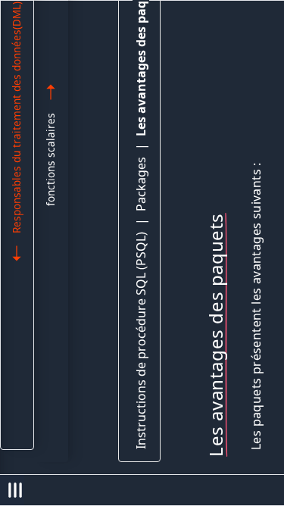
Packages (141, 184)
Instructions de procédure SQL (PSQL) (141, 340)
